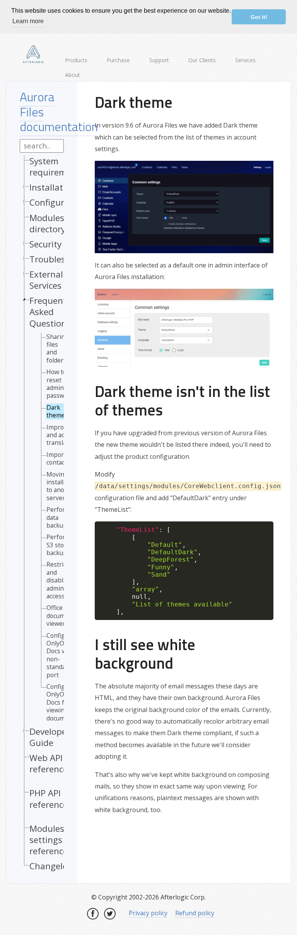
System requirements (56, 166)
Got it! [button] (259, 17)
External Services (46, 280)
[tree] (42, 515)
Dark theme (55, 411)
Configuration (57, 202)
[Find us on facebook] (93, 914)
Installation (52, 187)
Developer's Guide (52, 737)
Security (45, 244)
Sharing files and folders (57, 348)
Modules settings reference (48, 840)
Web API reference (48, 763)
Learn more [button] (28, 21)
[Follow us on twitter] (110, 914)
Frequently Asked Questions (51, 312)
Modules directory (47, 223)
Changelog (51, 866)
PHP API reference (48, 798)
